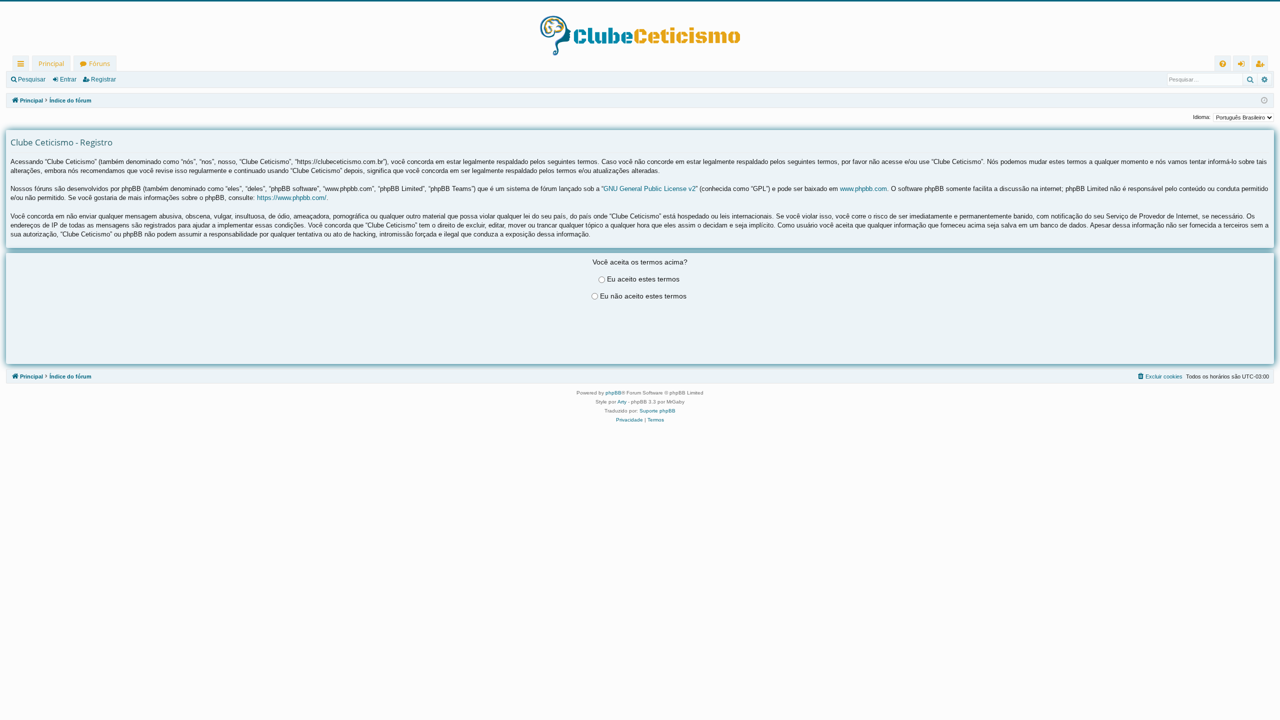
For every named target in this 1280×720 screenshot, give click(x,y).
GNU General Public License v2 (650, 188)
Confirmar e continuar (640, 333)
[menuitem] (1222, 64)
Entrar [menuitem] (1243, 65)
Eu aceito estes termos (643, 279)
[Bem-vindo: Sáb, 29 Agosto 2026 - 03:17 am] (1264, 100)
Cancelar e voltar (640, 346)
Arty (622, 401)
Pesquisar (32, 79)
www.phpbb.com (863, 188)
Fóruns (99, 63)
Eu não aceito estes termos (643, 296)
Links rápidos (22, 65)
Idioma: (1201, 117)
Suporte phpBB (658, 411)
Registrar (103, 79)
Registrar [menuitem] (1262, 65)
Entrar (68, 79)
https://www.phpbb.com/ (291, 198)
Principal (51, 63)
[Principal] (640, 29)
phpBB (614, 393)
